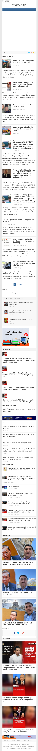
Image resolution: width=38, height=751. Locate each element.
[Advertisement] (19, 31)
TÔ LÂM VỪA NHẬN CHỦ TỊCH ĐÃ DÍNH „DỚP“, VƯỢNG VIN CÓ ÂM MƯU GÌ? (17, 563)
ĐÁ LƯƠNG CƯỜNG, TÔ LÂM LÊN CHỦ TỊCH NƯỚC (17, 594)
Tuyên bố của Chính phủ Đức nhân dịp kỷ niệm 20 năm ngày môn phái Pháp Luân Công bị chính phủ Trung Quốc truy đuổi (24, 173)
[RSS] (33, 53)
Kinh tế (18, 740)
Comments (17, 298)
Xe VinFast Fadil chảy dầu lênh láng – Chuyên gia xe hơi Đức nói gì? (24, 241)
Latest (6, 298)
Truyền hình (7, 535)
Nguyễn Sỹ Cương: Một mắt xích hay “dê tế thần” (17, 442)
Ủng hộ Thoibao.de (13, 486)
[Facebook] (26, 53)
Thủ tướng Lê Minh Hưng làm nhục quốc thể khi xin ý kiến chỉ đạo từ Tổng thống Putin (17, 375)
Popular (10, 298)
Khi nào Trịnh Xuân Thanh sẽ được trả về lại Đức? (18, 220)
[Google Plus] (23, 633)
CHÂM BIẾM (6, 349)
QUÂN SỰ (30, 740)
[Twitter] (28, 53)
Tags (22, 298)
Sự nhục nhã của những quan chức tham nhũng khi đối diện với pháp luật (18, 388)
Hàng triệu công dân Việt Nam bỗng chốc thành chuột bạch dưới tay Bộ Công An (18, 401)
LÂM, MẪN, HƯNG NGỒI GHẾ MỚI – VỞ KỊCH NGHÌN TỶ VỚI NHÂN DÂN (17, 624)
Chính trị (13, 740)
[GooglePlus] (31, 53)
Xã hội (24, 740)
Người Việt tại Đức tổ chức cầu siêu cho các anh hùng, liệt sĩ (23, 129)
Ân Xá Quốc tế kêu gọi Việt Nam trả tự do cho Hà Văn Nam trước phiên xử (23, 84)
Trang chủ (6, 740)
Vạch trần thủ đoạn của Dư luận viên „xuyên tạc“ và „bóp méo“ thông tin (24, 263)
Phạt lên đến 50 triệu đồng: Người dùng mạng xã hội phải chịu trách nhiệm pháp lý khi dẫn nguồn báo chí (18, 360)
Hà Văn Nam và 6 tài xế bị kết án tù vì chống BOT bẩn (24, 61)
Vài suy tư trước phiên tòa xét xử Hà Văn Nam (24, 106)
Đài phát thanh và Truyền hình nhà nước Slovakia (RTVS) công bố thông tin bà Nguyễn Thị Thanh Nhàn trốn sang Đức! (21, 478)
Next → (22, 284)
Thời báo (15, 744)
